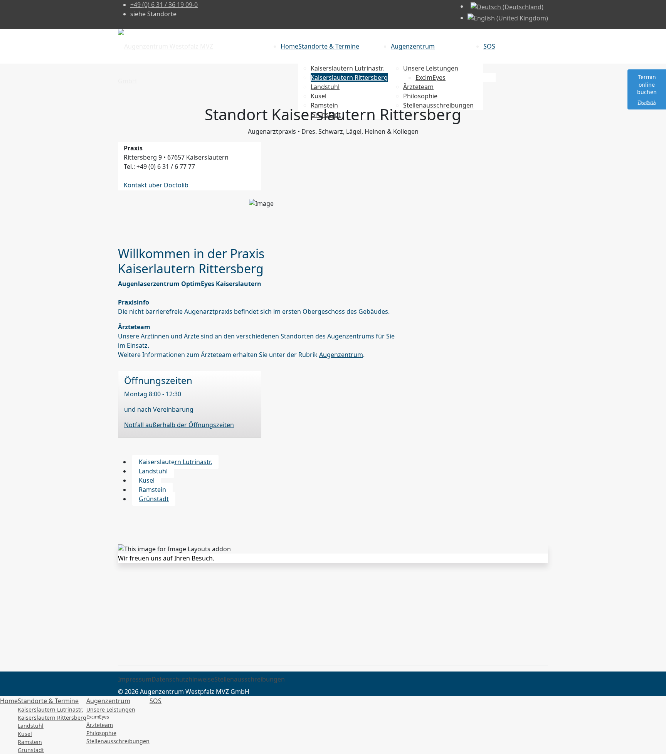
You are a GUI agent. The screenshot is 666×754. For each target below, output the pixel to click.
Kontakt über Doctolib (156, 185)
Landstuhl (153, 471)
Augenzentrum (413, 46)
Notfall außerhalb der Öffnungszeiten (179, 425)
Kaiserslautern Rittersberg (52, 717)
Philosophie (101, 733)
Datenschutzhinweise (182, 679)
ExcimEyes (97, 717)
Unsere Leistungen (110, 709)
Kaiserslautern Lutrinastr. (175, 462)
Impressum (134, 679)
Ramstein (152, 489)
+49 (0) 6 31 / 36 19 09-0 (164, 4)
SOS (489, 46)
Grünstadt (154, 499)
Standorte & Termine (328, 46)
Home (289, 46)
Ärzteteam (99, 725)
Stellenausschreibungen (249, 679)
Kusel (147, 480)
